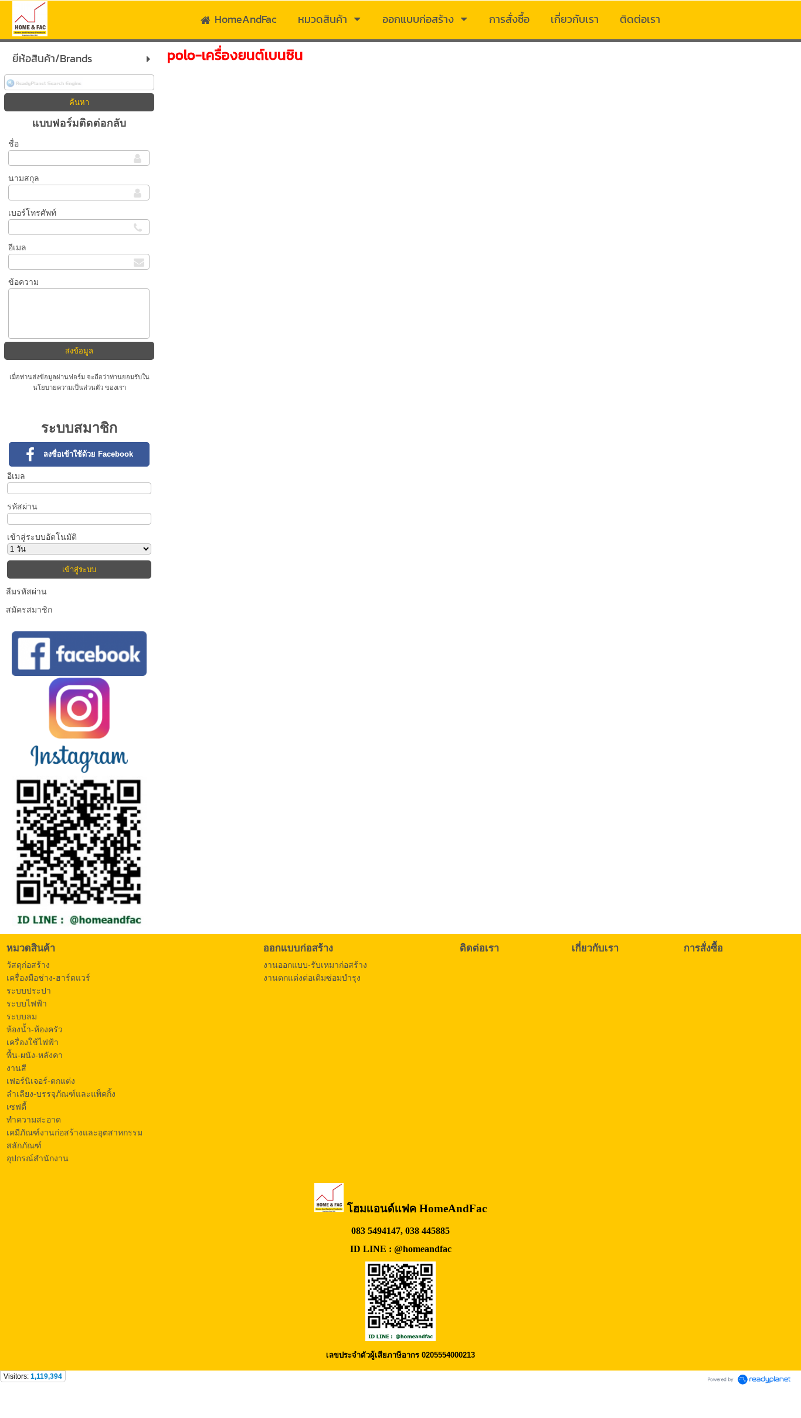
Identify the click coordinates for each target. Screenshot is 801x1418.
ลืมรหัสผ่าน (26, 591)
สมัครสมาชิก (29, 609)
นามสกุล (23, 178)
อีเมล (17, 247)
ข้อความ (23, 282)
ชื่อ (13, 143)
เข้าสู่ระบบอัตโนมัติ (42, 537)
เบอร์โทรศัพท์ (32, 212)
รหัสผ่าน (22, 506)
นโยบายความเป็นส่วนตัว (69, 387)
